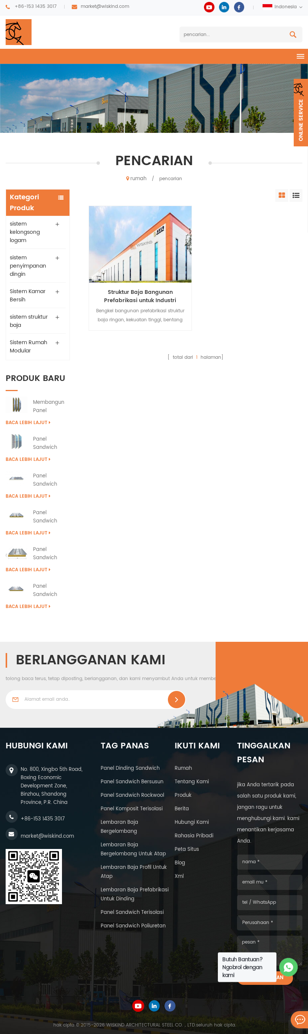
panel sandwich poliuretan (133, 926)
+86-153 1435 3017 (36, 6)
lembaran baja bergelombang (119, 827)
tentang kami (192, 782)
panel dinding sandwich (130, 768)
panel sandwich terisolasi (132, 913)
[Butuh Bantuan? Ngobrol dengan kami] (288, 967)
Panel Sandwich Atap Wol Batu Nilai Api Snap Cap (50, 517)
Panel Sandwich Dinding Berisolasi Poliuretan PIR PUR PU (49, 443)
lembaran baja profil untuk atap (134, 872)
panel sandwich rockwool (132, 795)
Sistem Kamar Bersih (27, 295)
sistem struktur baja (29, 321)
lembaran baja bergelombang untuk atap (133, 849)
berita (182, 809)
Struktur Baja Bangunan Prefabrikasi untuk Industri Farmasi (140, 296)
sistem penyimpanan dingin (28, 265)
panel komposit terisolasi (132, 809)
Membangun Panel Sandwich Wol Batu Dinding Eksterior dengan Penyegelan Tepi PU (50, 407)
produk (183, 795)
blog (180, 863)
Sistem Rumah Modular (28, 346)
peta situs (187, 849)
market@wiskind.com (105, 6)
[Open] (301, 112)
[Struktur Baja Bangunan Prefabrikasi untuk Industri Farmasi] (140, 244)
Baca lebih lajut (26, 422)
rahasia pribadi (194, 836)
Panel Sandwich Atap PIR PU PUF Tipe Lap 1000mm (48, 480)
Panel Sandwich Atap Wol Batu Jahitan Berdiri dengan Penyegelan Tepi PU (50, 590)
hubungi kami (192, 822)
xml (179, 876)
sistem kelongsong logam (25, 232)
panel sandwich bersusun (132, 782)
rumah (138, 179)
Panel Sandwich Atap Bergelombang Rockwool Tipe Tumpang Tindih (51, 554)
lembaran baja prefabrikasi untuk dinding (135, 894)
